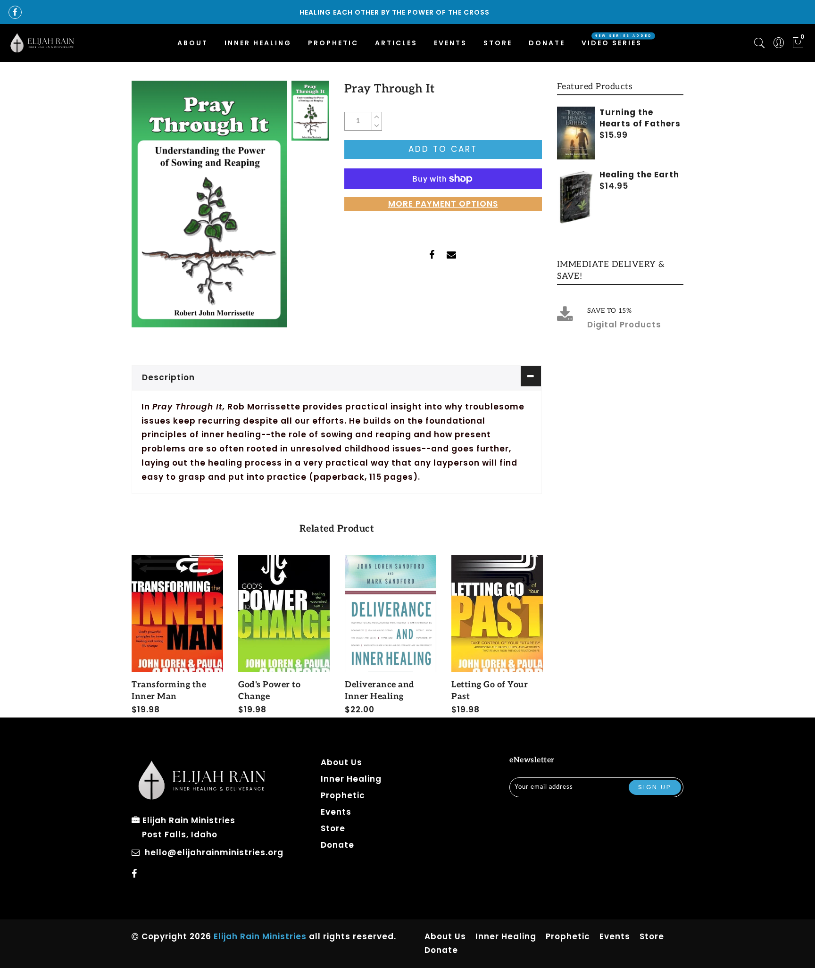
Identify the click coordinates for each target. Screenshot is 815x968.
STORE (497, 43)
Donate (547, 43)
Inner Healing (351, 778)
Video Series (612, 43)
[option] (209, 204)
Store (333, 828)
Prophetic (343, 795)
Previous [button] (125, 634)
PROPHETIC (333, 43)
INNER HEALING (258, 43)
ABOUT (192, 43)
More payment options (443, 203)
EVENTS (450, 43)
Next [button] (536, 634)
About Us (341, 762)
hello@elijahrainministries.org (214, 852)
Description (168, 377)
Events (336, 812)
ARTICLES (396, 43)
